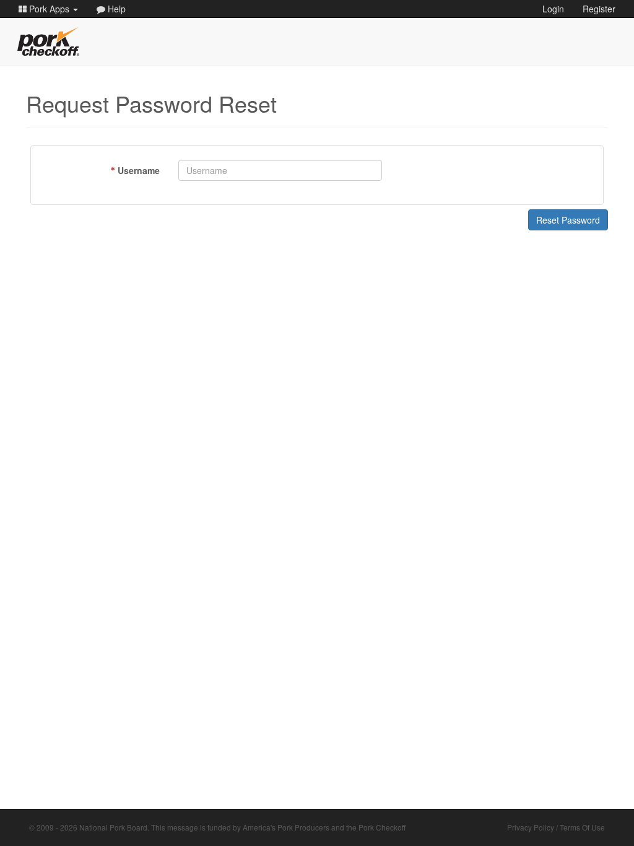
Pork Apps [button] (49, 8)
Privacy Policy (530, 827)
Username (139, 170)
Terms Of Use (582, 827)
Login (553, 8)
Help (115, 8)
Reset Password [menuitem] (568, 220)
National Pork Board (113, 827)
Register (599, 8)
